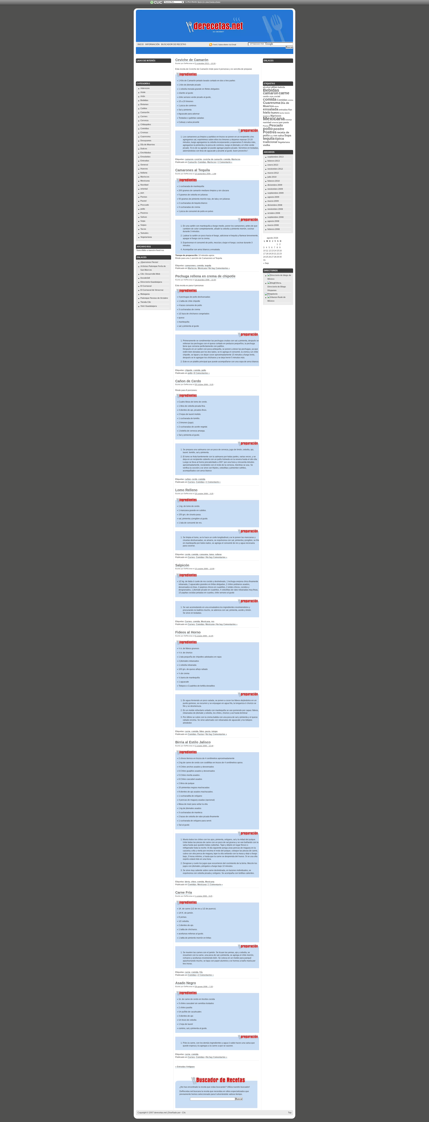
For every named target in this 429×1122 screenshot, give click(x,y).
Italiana (143, 173)
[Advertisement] (214, 50)
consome (203, 554)
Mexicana (145, 181)
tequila (208, 265)
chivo (193, 882)
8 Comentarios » (202, 373)
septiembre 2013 (275, 157)
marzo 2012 (273, 173)
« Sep (266, 263)
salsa (281, 135)
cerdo (194, 479)
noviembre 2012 (275, 169)
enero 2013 (272, 165)
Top (289, 1112)
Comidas (144, 128)
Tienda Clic (145, 302)
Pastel (143, 201)
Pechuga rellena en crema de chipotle (205, 276)
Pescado (144, 205)
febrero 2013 (273, 161)
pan (142, 193)
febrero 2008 (273, 229)
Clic (184, 1112)
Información (152, 44)
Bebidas (144, 100)
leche (282, 113)
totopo (214, 731)
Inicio (141, 44)
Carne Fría (183, 892)
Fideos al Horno (188, 632)
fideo (201, 731)
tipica (279, 138)
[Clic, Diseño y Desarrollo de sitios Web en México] (156, 2)
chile (271, 97)
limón (287, 113)
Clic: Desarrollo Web (150, 274)
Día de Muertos (147, 144)
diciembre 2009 (274, 185)
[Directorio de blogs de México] (279, 279)
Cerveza (144, 120)
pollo (142, 209)
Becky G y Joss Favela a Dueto (209, 2)
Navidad (144, 185)
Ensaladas (145, 156)
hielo (266, 112)
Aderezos (145, 88)
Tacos (143, 229)
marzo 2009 (273, 201)
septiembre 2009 (275, 193)
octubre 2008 (273, 213)
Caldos (143, 108)
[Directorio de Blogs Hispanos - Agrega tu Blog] (279, 290)
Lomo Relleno (186, 490)
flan (290, 109)
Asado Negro (185, 983)
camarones (190, 265)
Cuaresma (145, 136)
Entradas (144, 161)
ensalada (270, 109)
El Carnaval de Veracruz (151, 290)
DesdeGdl (145, 278)
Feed (215, 45)
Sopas (143, 225)
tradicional (270, 142)
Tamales (144, 233)
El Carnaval (145, 286)
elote (276, 106)
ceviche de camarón (212, 159)
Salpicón (182, 565)
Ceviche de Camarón (191, 60)
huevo (275, 112)
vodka (266, 145)
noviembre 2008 (275, 209)
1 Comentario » (225, 162)
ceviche (198, 159)
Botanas (144, 104)
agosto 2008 (273, 221)
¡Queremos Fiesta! (149, 262)
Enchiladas (145, 152)
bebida (281, 87)
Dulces (143, 148)
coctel (277, 96)
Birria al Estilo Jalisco (193, 742)
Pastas (143, 197)
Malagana (145, 294)
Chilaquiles (145, 124)
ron (275, 135)
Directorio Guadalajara (151, 282)
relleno (218, 554)
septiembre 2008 (275, 217)
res (212, 621)
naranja (288, 120)
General (144, 165)
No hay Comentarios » (219, 268)
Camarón (144, 112)
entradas (283, 109)
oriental (144, 189)
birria (187, 882)
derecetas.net (214, 27)
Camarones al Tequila (192, 170)
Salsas (143, 217)
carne (187, 731)
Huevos (144, 169)
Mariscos (144, 177)
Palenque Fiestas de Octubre (154, 298)
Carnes (143, 116)
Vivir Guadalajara (148, 306)
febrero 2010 (273, 181)
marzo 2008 (273, 225)
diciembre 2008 (274, 205)
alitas (274, 87)
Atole (142, 92)
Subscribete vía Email (227, 45)
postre (278, 129)
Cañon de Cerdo (188, 381)
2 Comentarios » (206, 975)
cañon (188, 479)
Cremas (144, 132)
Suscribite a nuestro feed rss (150, 250)
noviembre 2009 (275, 189)
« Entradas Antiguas (185, 1067)
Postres (144, 213)
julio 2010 (272, 177)
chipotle (188, 370)
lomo (211, 554)
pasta (207, 731)
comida (226, 159)
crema (290, 100)
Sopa (142, 221)
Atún (142, 96)
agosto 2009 (273, 197)
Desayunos (145, 140)
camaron (189, 159)
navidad (267, 122)
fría (201, 972)
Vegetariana (146, 237)
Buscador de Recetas (173, 44)
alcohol (267, 87)
